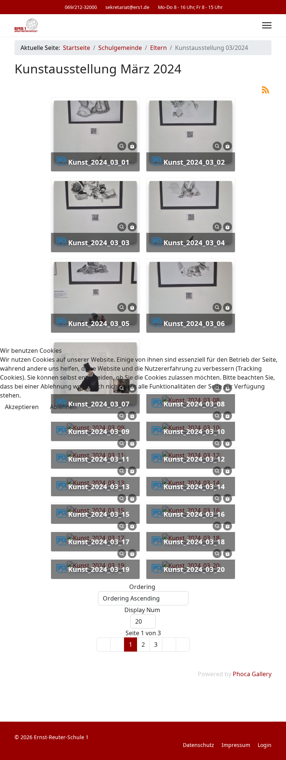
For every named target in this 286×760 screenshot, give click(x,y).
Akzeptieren (22, 407)
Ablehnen (63, 407)
